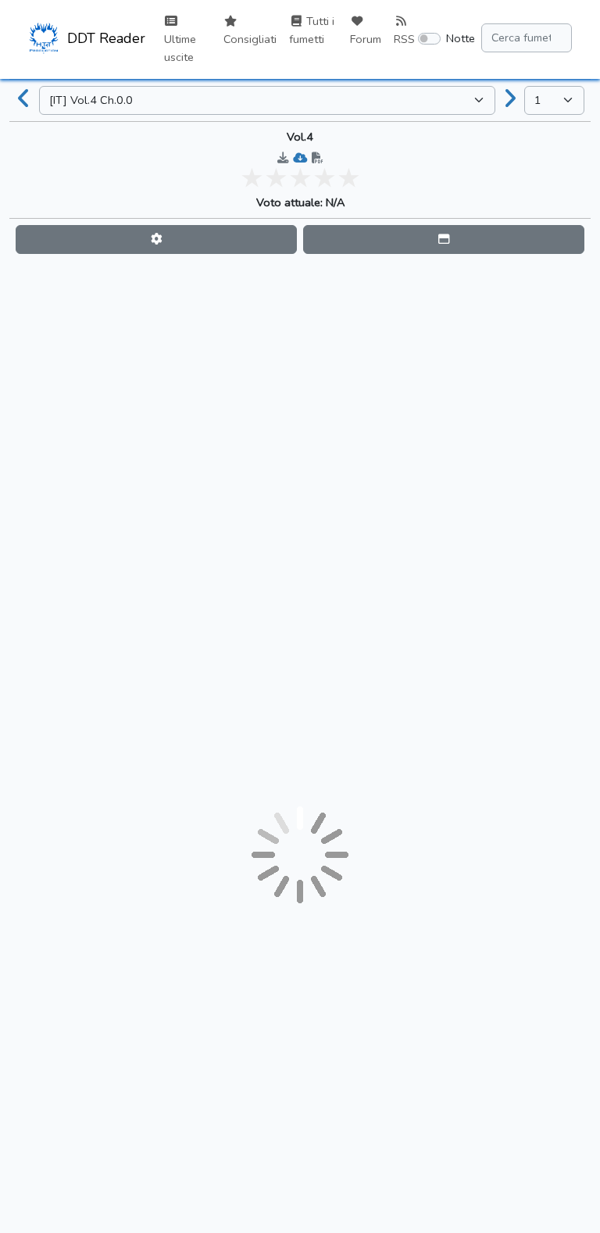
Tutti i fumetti (311, 30)
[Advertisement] (300, 295)
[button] (156, 239)
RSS (404, 39)
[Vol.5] (510, 100)
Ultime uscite (180, 48)
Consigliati (250, 39)
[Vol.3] (24, 100)
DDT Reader (104, 38)
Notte (460, 38)
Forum (365, 39)
